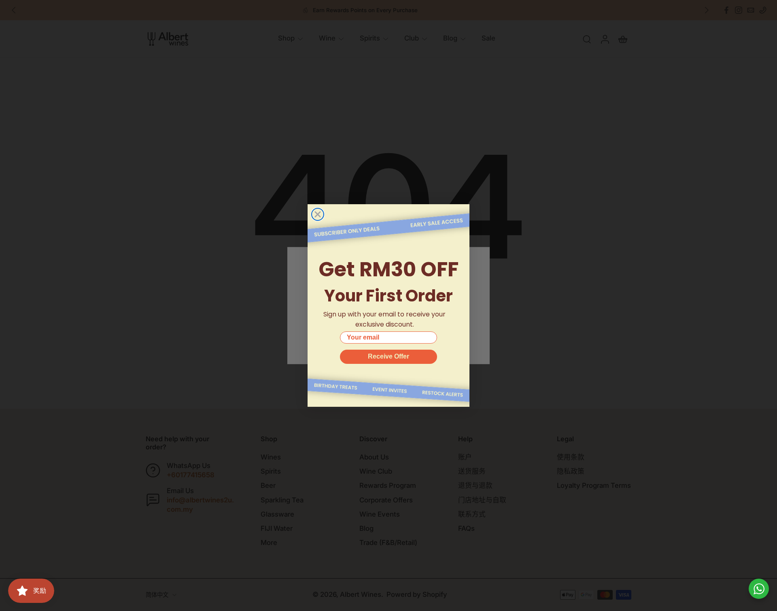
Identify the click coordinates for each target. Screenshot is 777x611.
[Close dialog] (318, 214)
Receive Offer (388, 356)
